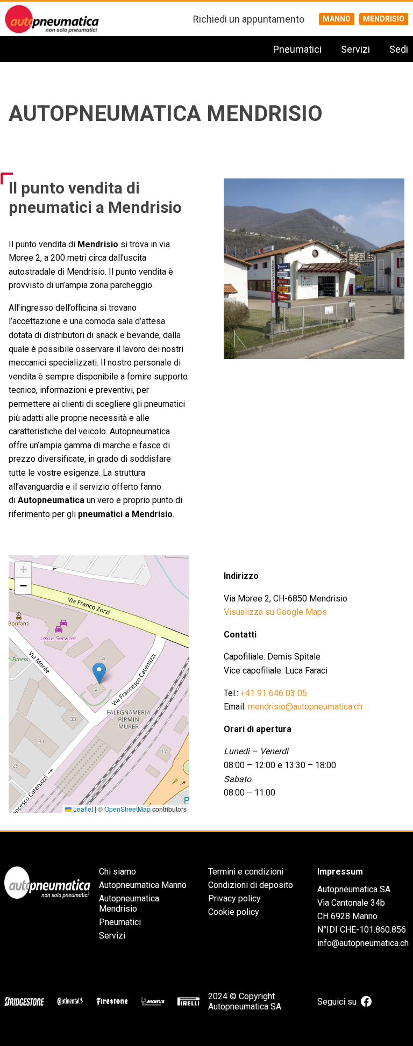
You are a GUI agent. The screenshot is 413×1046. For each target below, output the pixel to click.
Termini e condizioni (245, 871)
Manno (337, 19)
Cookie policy (233, 912)
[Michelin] (153, 1001)
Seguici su (337, 1002)
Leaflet (82, 808)
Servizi (355, 49)
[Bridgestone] (24, 1001)
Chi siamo (117, 871)
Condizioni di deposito (250, 885)
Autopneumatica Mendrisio (129, 903)
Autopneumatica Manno (143, 885)
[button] (99, 673)
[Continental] (70, 1001)
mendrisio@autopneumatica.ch (305, 706)
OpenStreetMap (127, 808)
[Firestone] (112, 1001)
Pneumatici (297, 49)
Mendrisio (383, 19)
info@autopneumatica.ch (363, 943)
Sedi (398, 49)
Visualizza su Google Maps (275, 612)
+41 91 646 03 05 (273, 693)
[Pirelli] (188, 1001)
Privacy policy (234, 898)
